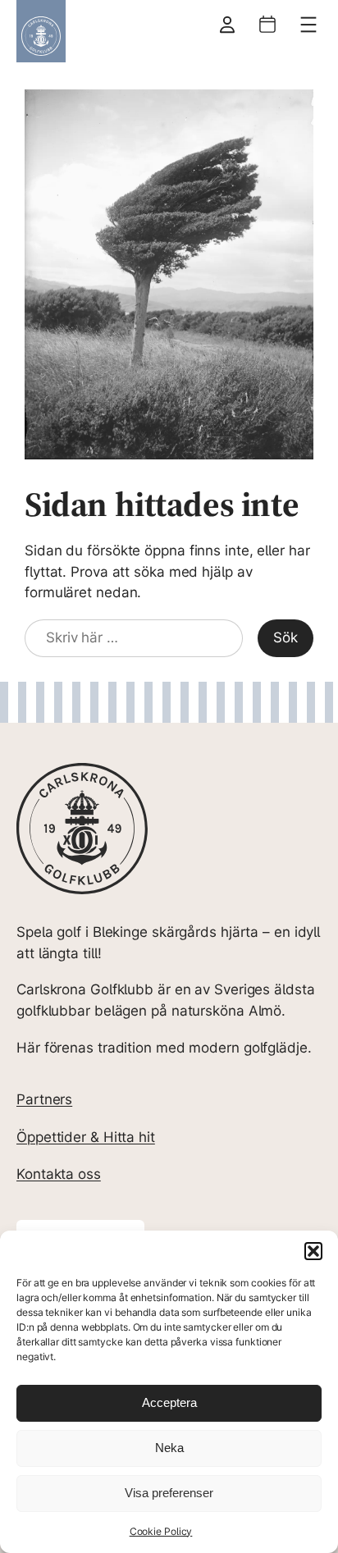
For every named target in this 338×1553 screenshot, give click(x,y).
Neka (169, 1448)
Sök (285, 637)
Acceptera (169, 1402)
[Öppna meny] (308, 24)
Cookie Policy (161, 1531)
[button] (313, 1251)
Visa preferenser (169, 1493)
